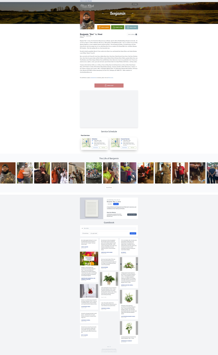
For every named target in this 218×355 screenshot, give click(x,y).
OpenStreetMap (110, 351)
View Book (110, 204)
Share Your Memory (132, 214)
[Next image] (137, 264)
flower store (110, 77)
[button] (86, 141)
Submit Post (133, 233)
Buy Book (116, 204)
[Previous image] (121, 264)
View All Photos (109, 187)
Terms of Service (112, 349)
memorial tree (94, 77)
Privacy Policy (106, 349)
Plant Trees (103, 147)
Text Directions (95, 147)
